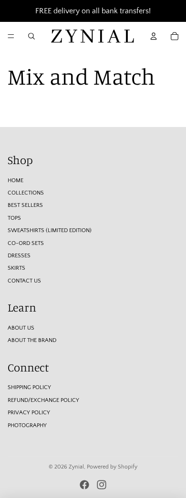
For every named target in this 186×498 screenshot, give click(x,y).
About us (21, 328)
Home (15, 180)
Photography (27, 425)
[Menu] (11, 36)
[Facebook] (84, 484)
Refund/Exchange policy (43, 400)
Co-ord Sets (26, 243)
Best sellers (25, 205)
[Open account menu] (153, 36)
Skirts (16, 268)
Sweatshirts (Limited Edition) (50, 230)
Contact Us (24, 281)
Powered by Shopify (112, 467)
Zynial (76, 467)
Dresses (19, 256)
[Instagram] (101, 484)
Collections (26, 193)
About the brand (32, 340)
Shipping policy (29, 387)
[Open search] (31, 36)
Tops (14, 218)
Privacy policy (29, 413)
